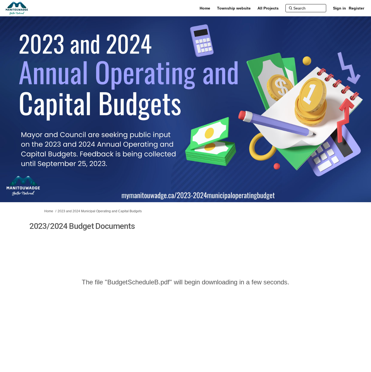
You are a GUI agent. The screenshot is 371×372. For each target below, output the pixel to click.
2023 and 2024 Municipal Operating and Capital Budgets (100, 211)
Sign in (339, 8)
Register (356, 8)
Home (48, 211)
